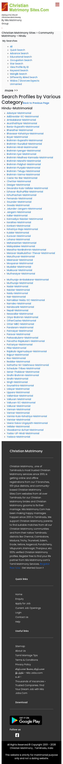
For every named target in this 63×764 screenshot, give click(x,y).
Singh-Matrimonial (17, 382)
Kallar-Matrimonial (17, 215)
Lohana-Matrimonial (18, 239)
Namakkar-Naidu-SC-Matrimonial (26, 300)
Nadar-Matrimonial (17, 286)
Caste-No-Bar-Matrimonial (22, 178)
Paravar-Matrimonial (18, 334)
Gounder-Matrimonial (19, 201)
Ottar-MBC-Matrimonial (20, 324)
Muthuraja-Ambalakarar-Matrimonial (28, 279)
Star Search (16, 63)
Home (18, 594)
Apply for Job (23, 603)
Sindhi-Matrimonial (17, 378)
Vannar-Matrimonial (18, 412)
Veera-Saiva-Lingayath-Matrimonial (27, 423)
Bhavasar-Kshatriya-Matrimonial (25, 133)
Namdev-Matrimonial (19, 303)
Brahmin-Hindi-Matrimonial (22, 147)
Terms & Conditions (26, 660)
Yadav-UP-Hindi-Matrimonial (23, 433)
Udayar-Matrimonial (18, 389)
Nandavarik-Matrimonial (20, 307)
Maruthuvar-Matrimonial (21, 256)
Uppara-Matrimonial (18, 392)
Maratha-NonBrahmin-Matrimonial (26, 249)
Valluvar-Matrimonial (18, 406)
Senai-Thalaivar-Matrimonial (23, 371)
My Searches (9, 40)
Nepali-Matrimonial (17, 310)
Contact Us (21, 617)
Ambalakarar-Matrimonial (21, 120)
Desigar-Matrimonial (18, 184)
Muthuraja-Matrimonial (20, 283)
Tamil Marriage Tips (26, 655)
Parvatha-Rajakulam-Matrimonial (26, 341)
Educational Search (21, 56)
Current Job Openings (28, 608)
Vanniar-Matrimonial (18, 419)
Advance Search (19, 53)
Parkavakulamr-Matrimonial (22, 337)
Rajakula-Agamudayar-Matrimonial (27, 351)
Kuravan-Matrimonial (19, 236)
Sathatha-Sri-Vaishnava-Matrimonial (28, 365)
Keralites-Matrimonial (19, 222)
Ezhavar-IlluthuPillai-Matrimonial (25, 191)
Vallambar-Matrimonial (20, 395)
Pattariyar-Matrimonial (19, 344)
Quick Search (17, 50)
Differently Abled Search (23, 77)
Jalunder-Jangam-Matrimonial (24, 208)
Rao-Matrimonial (16, 358)
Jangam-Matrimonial (19, 212)
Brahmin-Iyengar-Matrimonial (24, 150)
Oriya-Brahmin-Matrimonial (22, 317)
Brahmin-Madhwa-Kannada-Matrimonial (30, 157)
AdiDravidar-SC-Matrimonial (23, 116)
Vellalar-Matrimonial (18, 426)
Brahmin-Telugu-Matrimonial (23, 171)
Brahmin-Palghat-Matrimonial (24, 164)
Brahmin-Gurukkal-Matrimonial (24, 143)
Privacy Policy (23, 664)
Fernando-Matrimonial (19, 198)
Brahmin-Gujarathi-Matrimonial (24, 140)
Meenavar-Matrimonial (20, 260)
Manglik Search (18, 73)
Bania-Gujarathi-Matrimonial (23, 126)
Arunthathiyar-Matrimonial (22, 123)
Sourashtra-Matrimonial (20, 385)
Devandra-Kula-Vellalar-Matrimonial (27, 188)
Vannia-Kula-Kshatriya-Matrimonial (27, 416)
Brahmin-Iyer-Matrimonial (21, 154)
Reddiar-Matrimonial (18, 361)
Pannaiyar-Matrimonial (20, 330)
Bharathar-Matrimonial (20, 130)
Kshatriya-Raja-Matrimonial (22, 229)
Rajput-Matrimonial (18, 354)
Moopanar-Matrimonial (20, 263)
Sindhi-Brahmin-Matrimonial (23, 375)
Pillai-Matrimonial (16, 348)
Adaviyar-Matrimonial (19, 113)
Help (17, 621)
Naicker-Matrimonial (18, 289)
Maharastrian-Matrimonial (21, 242)
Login (18, 612)
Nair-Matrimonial (16, 296)
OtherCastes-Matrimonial (21, 320)
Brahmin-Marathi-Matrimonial (24, 160)
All (11, 46)
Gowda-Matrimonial (18, 205)
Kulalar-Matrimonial (18, 232)
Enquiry (19, 599)
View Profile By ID (19, 67)
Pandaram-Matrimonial (20, 327)
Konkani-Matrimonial (18, 225)
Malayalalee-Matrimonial (21, 246)
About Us (20, 650)
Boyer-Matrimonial (17, 137)
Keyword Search (19, 70)
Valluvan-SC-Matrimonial (21, 402)
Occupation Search (21, 60)
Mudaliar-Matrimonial (19, 266)
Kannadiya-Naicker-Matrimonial (25, 219)
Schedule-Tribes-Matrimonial (23, 368)
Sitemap (20, 646)
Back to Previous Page (36, 103)
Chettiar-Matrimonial (19, 181)
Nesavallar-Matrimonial (20, 313)
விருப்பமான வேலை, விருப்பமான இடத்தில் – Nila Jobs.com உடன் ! (30, 672)
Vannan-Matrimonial (18, 409)
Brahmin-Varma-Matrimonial (23, 174)
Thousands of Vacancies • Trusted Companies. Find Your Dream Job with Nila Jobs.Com (30, 687)
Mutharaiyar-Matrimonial (21, 273)
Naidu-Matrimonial (17, 293)
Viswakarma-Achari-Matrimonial (25, 430)
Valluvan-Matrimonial (19, 399)
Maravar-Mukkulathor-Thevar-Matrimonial (31, 253)
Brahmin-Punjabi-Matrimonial (23, 167)
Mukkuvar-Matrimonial (19, 270)
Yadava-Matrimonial (18, 436)
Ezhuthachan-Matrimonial (21, 195)
